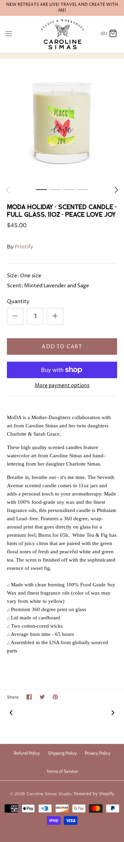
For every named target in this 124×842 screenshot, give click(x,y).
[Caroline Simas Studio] (62, 34)
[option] (62, 120)
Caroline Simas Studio (49, 793)
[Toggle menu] (8, 33)
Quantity (18, 301)
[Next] (116, 190)
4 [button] (83, 189)
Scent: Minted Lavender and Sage (48, 285)
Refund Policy (27, 753)
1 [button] (41, 189)
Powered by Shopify (94, 794)
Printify (24, 247)
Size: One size (24, 275)
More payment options (62, 386)
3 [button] (69, 189)
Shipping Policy (62, 753)
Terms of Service (62, 771)
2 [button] (55, 189)
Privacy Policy (98, 753)
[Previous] (7, 190)
